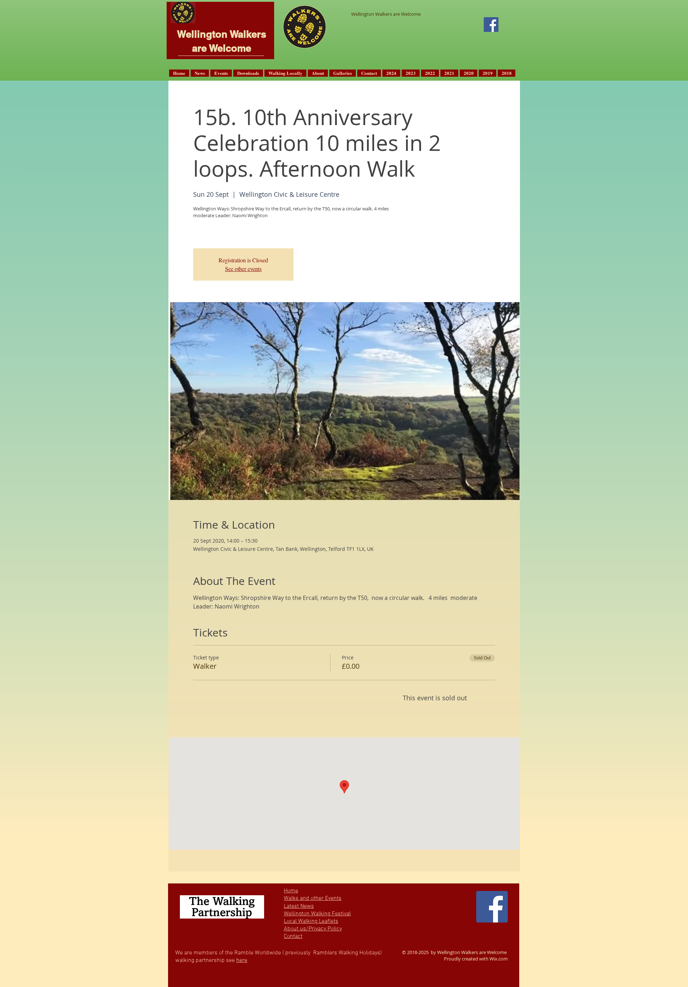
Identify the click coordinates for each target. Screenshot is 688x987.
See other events (243, 268)
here (241, 960)
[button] (200, 73)
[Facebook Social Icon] (491, 24)
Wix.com (498, 958)
